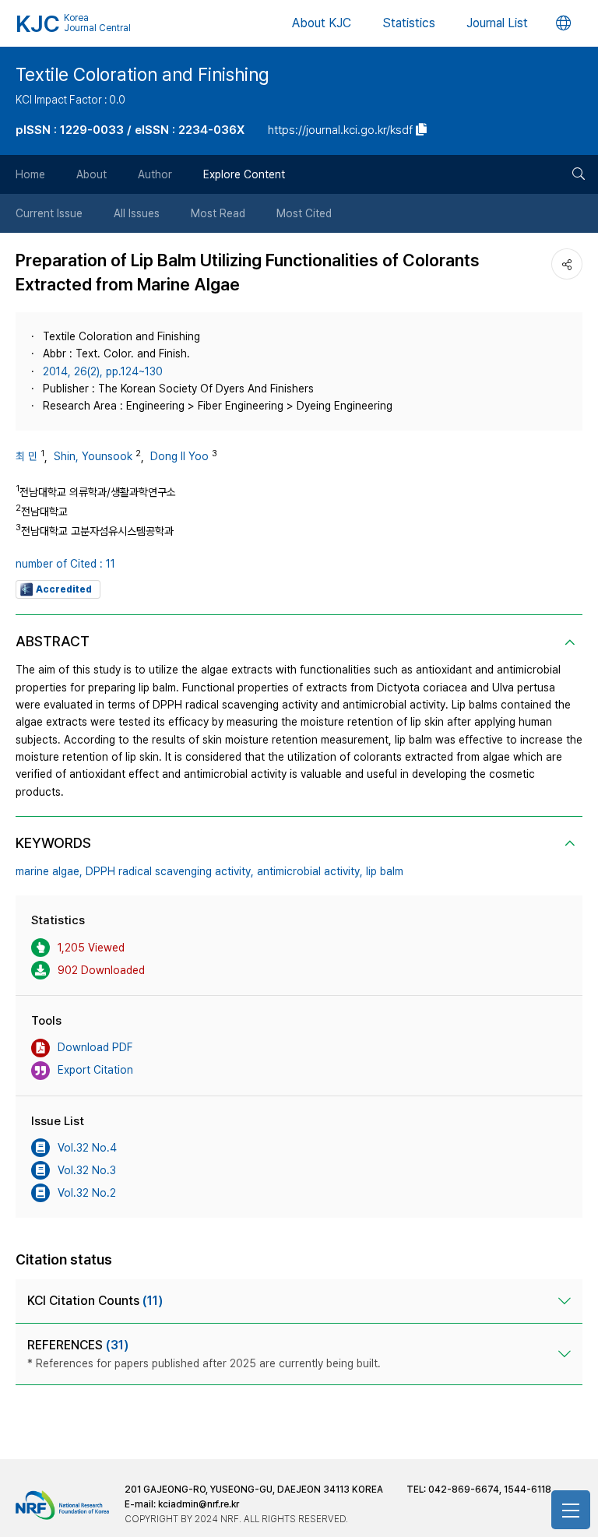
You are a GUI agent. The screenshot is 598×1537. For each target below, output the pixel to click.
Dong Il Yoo (179, 456)
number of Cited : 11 (65, 563)
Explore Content (244, 174)
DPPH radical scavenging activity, (170, 871)
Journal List (497, 23)
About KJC (321, 23)
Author (155, 174)
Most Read (218, 213)
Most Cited (304, 213)
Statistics (408, 23)
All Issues (137, 213)
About (91, 174)
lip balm (384, 871)
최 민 (26, 456)
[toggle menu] (570, 1509)
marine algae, (49, 871)
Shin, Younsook (93, 456)
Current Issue (49, 213)
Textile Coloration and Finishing (142, 75)
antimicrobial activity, (310, 871)
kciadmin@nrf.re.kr (198, 1504)
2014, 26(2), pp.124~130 (103, 371)
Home (30, 174)
